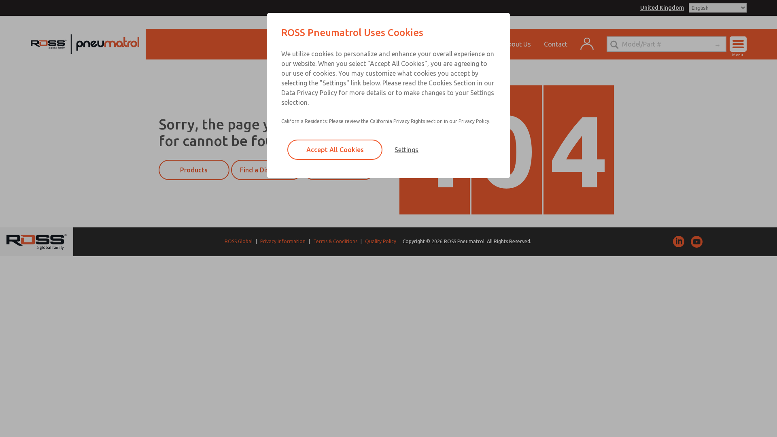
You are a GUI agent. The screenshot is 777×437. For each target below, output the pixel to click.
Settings (406, 149)
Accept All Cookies (335, 149)
